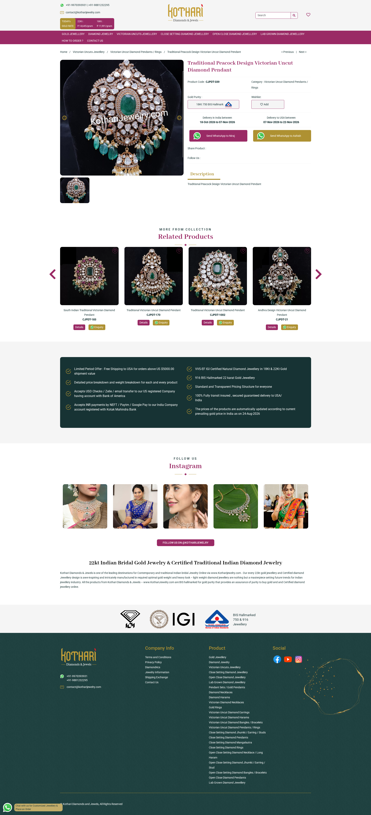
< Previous (287, 51)
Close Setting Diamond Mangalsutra (230, 742)
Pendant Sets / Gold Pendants (227, 687)
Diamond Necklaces (220, 692)
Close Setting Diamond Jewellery (185, 33)
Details (79, 327)
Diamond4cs (152, 667)
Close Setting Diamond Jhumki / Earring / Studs (237, 732)
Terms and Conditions (158, 657)
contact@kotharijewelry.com (83, 12)
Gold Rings (215, 707)
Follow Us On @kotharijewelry (185, 542)
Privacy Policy (153, 662)
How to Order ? (72, 40)
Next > (302, 51)
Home (63, 51)
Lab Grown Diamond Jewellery (282, 33)
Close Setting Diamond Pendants (228, 737)
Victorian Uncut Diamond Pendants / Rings (136, 51)
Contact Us (95, 40)
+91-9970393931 (76, 5)
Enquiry (98, 327)
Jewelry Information (157, 672)
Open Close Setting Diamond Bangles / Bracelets (238, 772)
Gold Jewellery (73, 33)
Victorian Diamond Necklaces (226, 702)
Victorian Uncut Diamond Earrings (229, 712)
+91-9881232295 (98, 5)
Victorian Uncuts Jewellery (137, 33)
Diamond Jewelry (100, 33)
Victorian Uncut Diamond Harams (229, 717)
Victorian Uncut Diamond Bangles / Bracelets (236, 722)
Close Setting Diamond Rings (226, 747)
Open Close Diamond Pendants (227, 777)
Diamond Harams (219, 697)
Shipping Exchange (156, 677)
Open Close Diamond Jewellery (235, 33)
